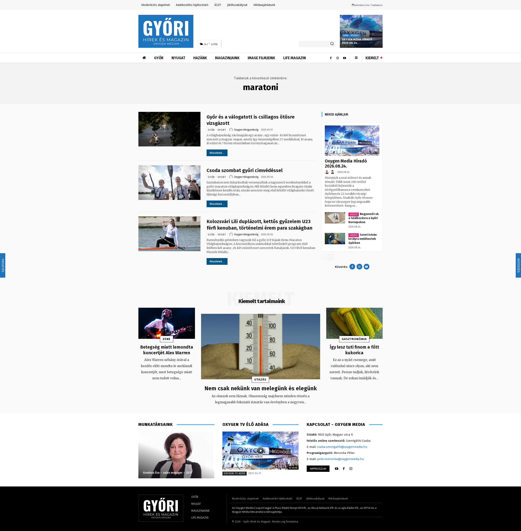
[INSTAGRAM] (351, 469)
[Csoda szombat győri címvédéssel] (169, 182)
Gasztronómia (354, 339)
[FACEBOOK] (344, 469)
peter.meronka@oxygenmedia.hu (340, 459)
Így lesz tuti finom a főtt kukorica (354, 350)
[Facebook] (330, 58)
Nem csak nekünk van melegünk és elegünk (261, 388)
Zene (167, 339)
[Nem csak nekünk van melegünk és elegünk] (260, 346)
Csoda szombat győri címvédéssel (245, 170)
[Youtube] (344, 58)
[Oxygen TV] (260, 451)
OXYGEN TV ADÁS (234, 473)
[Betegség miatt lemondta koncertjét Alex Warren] (166, 323)
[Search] (332, 44)
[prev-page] (324, 257)
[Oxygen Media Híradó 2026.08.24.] (361, 31)
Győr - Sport (217, 130)
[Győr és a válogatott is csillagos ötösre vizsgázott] (169, 129)
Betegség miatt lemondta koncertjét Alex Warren (166, 350)
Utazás (260, 379)
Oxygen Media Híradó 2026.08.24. (357, 41)
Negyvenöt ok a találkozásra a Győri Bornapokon (363, 218)
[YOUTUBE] (337, 469)
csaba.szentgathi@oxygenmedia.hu (342, 447)
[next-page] (330, 257)
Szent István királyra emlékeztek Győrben (362, 239)
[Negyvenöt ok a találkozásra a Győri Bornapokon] (335, 218)
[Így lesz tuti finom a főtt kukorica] (354, 323)
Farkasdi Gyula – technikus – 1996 (190, 472)
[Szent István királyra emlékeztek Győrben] (335, 238)
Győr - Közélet (351, 35)
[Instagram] (337, 58)
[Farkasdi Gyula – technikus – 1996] (201, 455)
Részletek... (217, 152)
